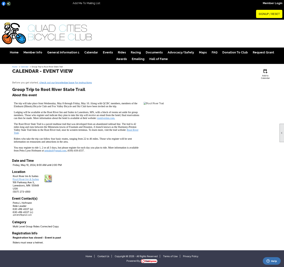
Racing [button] (136, 52)
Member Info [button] (33, 52)
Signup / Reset (269, 14)
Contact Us (103, 256)
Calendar (91, 52)
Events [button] (108, 52)
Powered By (134, 260)
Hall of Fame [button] (158, 59)
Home (14, 52)
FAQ (214, 52)
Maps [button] (203, 52)
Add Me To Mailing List (86, 3)
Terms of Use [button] (170, 256)
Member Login (272, 3)
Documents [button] (154, 52)
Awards (121, 59)
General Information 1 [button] (63, 52)
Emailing (138, 59)
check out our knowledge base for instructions (65, 82)
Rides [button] (122, 52)
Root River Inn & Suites (26, 179)
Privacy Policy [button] (190, 256)
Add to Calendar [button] (265, 73)
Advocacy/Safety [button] (181, 52)
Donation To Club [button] (235, 52)
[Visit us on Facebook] (4, 4)
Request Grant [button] (263, 52)
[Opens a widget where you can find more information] (272, 261)
